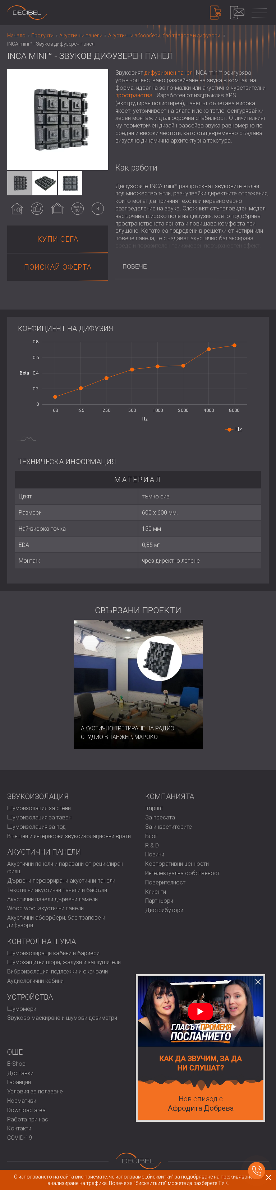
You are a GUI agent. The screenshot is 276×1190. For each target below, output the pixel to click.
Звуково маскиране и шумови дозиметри (62, 1017)
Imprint (154, 808)
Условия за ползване (35, 1091)
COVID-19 (19, 1137)
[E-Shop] (215, 12)
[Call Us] (256, 1170)
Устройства (30, 997)
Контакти (19, 1128)
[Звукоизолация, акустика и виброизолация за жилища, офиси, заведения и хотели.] (27, 12)
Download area (26, 1110)
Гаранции (19, 1082)
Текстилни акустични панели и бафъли (57, 890)
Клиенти (155, 891)
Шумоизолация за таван (39, 817)
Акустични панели (44, 852)
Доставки (20, 1073)
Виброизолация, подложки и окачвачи (57, 971)
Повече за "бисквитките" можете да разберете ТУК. (169, 1183)
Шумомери (21, 1008)
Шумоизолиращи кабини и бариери (53, 953)
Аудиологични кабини (35, 980)
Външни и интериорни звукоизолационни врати (69, 836)
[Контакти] (237, 12)
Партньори (159, 900)
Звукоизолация (38, 796)
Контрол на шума (41, 941)
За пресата (160, 817)
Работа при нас (27, 1119)
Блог (151, 836)
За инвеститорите (168, 826)
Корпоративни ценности (177, 863)
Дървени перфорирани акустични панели (61, 880)
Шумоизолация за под (36, 826)
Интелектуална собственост (182, 873)
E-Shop (16, 1063)
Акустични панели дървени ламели (52, 899)
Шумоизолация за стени (39, 808)
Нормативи (21, 1100)
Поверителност (165, 882)
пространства (133, 95)
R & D (152, 845)
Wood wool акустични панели (45, 908)
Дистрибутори (164, 910)
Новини (154, 854)
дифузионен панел (168, 72)
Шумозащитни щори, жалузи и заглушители (64, 962)
